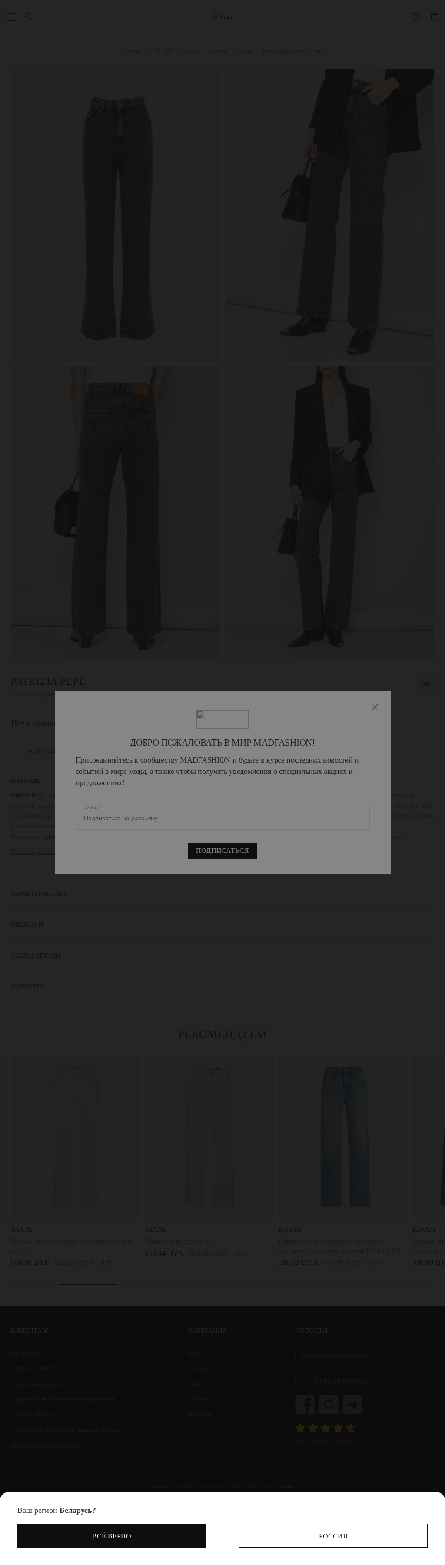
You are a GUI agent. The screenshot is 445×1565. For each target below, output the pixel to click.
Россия (333, 1536)
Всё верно (111, 1536)
